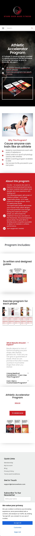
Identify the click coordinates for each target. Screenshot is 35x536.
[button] (3, 28)
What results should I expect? (16, 344)
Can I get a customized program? (17, 382)
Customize (17, 527)
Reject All (17, 532)
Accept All (17, 523)
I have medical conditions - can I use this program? (17, 375)
